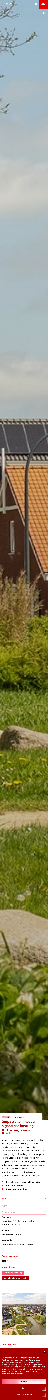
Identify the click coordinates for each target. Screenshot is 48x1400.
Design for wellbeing (13, 1272)
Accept (24, 1381)
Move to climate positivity (15, 1278)
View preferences (24, 1394)
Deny (24, 1388)
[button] (44, 1351)
